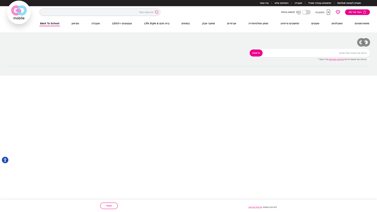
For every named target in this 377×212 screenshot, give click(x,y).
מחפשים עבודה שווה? (319, 3)
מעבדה (298, 3)
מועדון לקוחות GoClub (349, 3)
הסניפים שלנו (281, 3)
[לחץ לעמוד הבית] (19, 12)
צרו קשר (264, 3)
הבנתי (109, 205)
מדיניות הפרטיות (336, 59)
